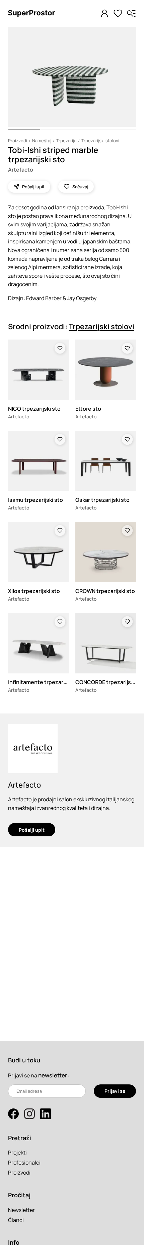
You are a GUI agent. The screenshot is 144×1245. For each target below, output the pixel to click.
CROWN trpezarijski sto (105, 591)
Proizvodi (17, 141)
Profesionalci (24, 1162)
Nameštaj (41, 141)
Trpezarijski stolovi (100, 141)
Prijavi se (114, 1091)
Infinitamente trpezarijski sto (45, 682)
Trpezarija (66, 141)
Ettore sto (88, 408)
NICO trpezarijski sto (34, 408)
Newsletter (21, 1210)
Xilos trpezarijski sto (34, 591)
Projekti (17, 1152)
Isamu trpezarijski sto (35, 499)
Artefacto (20, 169)
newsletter (52, 1075)
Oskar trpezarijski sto (102, 499)
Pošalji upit (32, 830)
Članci (16, 1220)
